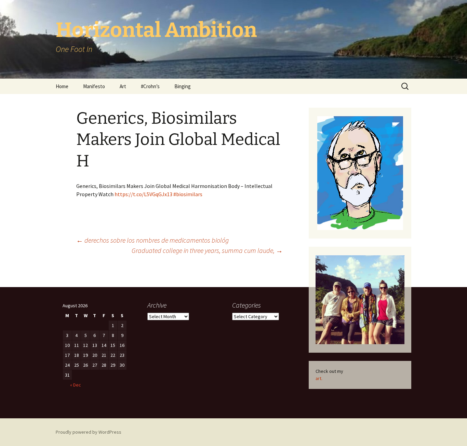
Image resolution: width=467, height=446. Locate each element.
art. (319, 378)
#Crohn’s (150, 86)
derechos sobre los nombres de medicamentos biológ (152, 240)
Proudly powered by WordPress (88, 432)
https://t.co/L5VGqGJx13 (143, 194)
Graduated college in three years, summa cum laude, (207, 250)
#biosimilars (187, 194)
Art (123, 86)
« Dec (75, 385)
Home (62, 86)
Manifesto (94, 86)
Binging (182, 86)
